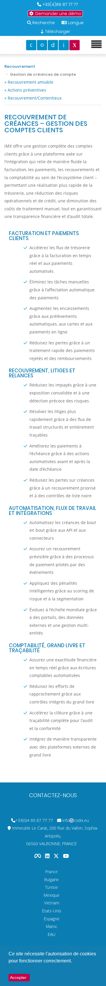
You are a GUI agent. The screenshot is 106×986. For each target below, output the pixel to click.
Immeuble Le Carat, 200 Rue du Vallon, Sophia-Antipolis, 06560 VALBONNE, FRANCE (55, 835)
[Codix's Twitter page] (57, 856)
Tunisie (51, 887)
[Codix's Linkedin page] (48, 856)
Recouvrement (19, 66)
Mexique (51, 895)
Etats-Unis (51, 911)
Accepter (18, 977)
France (51, 871)
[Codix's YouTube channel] (66, 856)
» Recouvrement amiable (28, 82)
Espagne (51, 918)
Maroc (51, 926)
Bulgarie (51, 879)
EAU (51, 934)
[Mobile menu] (96, 44)
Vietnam (51, 903)
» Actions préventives (25, 90)
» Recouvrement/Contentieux (33, 98)
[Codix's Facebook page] (38, 856)
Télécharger (57, 31)
